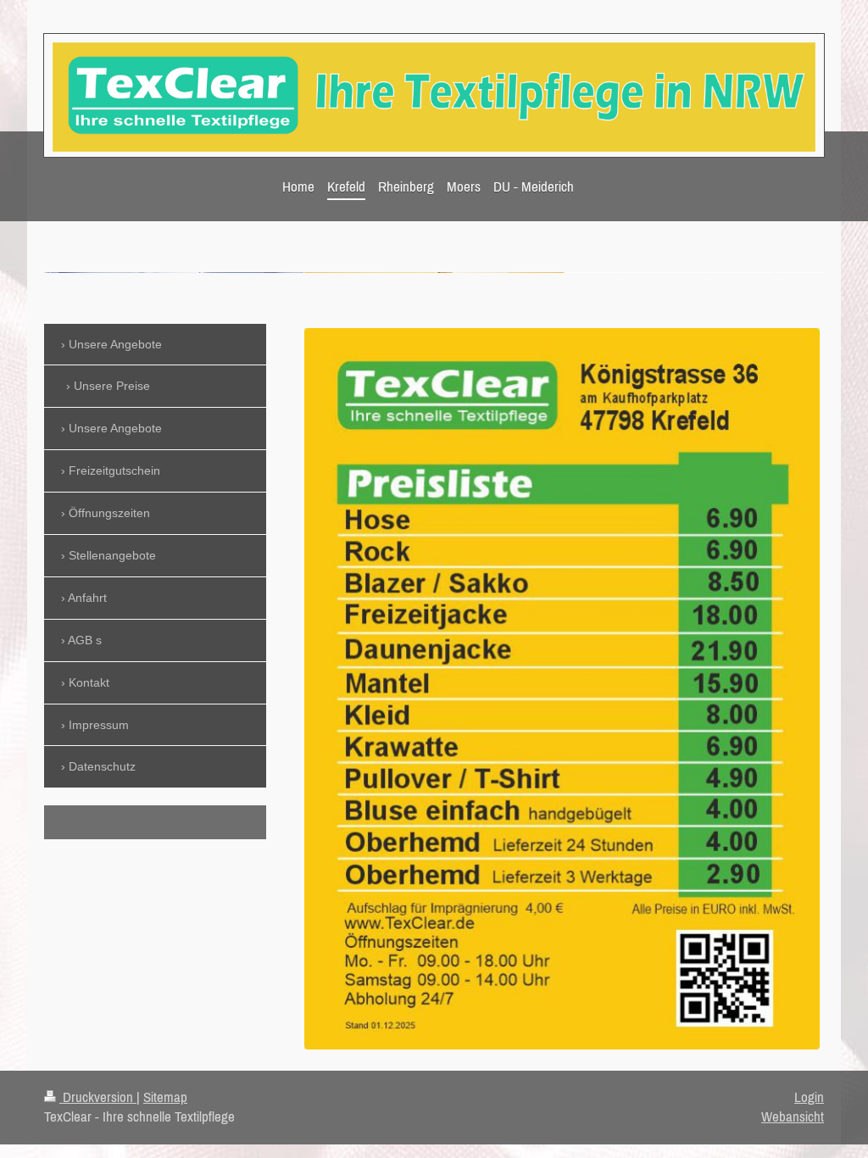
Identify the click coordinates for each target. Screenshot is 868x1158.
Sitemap (165, 1096)
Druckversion (97, 1096)
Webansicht (792, 1116)
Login (809, 1096)
